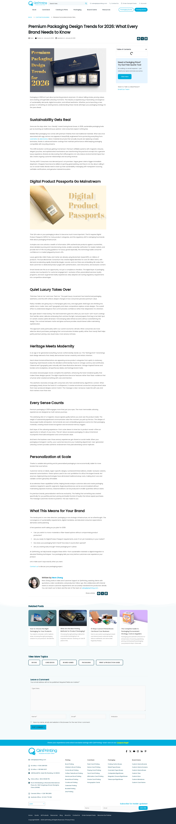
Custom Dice (136, 776)
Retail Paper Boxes (114, 767)
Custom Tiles (136, 773)
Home (30, 815)
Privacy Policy (69, 820)
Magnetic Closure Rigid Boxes (118, 776)
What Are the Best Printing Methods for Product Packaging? (72, 630)
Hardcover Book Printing (73, 776)
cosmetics (33, 139)
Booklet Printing (70, 789)
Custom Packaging (42, 17)
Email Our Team (123, 89)
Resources (54, 815)
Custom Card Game (138, 782)
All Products (44, 815)
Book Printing (69, 764)
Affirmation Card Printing (95, 776)
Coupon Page (122, 742)
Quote (37, 815)
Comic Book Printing (71, 770)
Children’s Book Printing (73, 767)
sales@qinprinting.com (99, 3)
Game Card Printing (93, 767)
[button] (138, 38)
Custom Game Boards (139, 764)
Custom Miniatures (138, 779)
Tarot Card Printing (93, 773)
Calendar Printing (71, 785)
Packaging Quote (126, 10)
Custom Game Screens (140, 767)
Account (143, 3)
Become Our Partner (104, 815)
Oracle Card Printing (94, 779)
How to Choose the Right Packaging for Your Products (40, 630)
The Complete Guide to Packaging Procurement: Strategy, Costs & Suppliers (131, 631)
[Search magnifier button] (86, 3)
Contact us (34, 566)
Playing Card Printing (94, 770)
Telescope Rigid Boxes (115, 779)
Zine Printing (69, 792)
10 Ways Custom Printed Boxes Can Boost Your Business (102, 630)
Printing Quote (141, 10)
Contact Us (115, 3)
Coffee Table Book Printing (74, 773)
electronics (43, 139)
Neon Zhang (57, 577)
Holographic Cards (93, 782)
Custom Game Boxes (139, 770)
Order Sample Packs (130, 3)
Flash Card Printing (93, 764)
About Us (68, 815)
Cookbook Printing (71, 782)
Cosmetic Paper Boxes (115, 770)
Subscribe (143, 808)
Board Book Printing (71, 779)
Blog (61, 815)
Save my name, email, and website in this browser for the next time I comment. (61, 722)
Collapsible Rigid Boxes (115, 773)
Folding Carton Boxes (115, 764)
